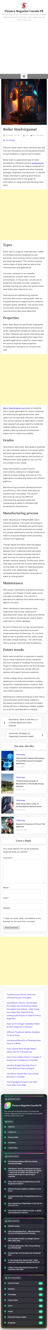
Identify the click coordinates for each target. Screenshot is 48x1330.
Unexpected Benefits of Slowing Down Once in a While (25, 1197)
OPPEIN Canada (14, 1226)
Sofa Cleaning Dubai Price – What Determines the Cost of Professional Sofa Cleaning (24, 1232)
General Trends (13, 1283)
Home (10, 1306)
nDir (26, 135)
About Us (11, 1127)
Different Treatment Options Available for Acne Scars (24, 1190)
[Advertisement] (24, 48)
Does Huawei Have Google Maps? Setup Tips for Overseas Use (25, 1204)
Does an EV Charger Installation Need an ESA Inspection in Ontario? (24, 1183)
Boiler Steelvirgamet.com (14, 408)
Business (11, 1289)
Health (10, 1311)
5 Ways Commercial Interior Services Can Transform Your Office (23, 1268)
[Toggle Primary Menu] (24, 76)
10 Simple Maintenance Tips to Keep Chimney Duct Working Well (24, 1247)
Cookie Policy (13, 1148)
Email (6, 898)
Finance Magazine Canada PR (24, 11)
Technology (10, 140)
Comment (8, 858)
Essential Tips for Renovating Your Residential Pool (24, 1254)
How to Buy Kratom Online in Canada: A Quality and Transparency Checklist (24, 1212)
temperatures (38, 163)
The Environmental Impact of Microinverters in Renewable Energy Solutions (30, 783)
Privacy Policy (13, 1137)
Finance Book (13, 1300)
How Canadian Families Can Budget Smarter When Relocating (23, 1240)
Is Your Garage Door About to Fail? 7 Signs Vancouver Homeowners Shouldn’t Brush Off (24, 1261)
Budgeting (11, 1323)
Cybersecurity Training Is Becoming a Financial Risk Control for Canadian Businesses (30, 760)
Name (6, 887)
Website (6, 908)
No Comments (38, 135)
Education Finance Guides (17, 1317)
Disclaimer (12, 1143)
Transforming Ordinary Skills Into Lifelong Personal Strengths (22, 1162)
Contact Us (12, 1132)
